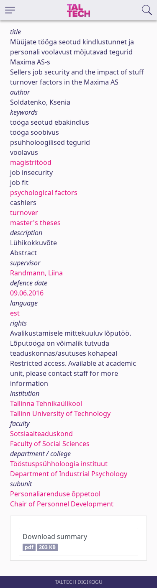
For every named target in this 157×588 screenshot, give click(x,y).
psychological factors (43, 192)
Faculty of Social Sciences (50, 443)
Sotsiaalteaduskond (41, 433)
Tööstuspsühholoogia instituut (59, 463)
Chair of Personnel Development (61, 503)
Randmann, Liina (36, 272)
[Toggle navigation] (10, 10)
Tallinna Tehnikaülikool (46, 403)
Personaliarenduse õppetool (55, 493)
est (15, 313)
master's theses (35, 222)
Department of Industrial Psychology (68, 473)
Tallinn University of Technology (60, 413)
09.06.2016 (27, 293)
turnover (24, 212)
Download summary (55, 541)
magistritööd (30, 162)
